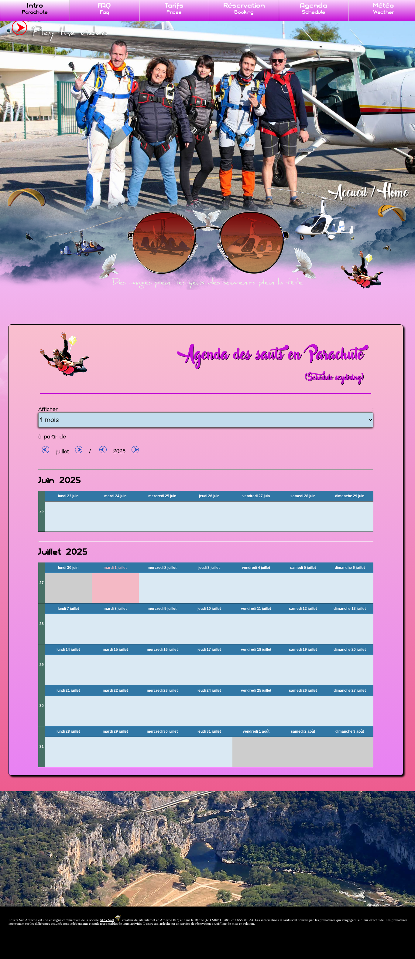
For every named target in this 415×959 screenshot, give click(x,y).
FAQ (104, 8)
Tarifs (174, 8)
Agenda (313, 8)
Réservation (244, 8)
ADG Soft (107, 920)
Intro (35, 8)
